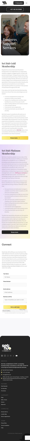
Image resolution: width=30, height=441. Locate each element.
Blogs (2, 397)
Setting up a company (21, 173)
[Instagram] (8, 356)
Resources (3, 404)
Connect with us (4, 411)
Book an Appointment (5, 416)
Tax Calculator (4, 388)
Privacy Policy (22, 309)
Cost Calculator (4, 386)
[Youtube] (16, 356)
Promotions (3, 390)
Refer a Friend (4, 399)
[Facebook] (11, 356)
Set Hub (19, 130)
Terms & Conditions (6, 310)
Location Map (4, 414)
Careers (2, 402)
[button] (15, 138)
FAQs (2, 427)
